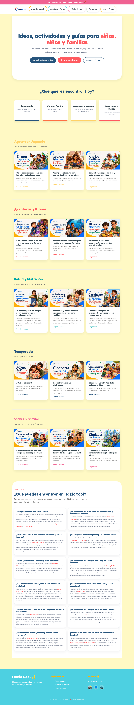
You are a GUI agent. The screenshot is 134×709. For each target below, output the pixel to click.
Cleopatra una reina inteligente (62, 384)
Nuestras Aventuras (62, 685)
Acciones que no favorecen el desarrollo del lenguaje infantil (67, 451)
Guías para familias (93, 60)
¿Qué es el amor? (24, 383)
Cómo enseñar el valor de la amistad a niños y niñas (101, 384)
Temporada (93, 9)
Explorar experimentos (69, 60)
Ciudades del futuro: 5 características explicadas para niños (103, 452)
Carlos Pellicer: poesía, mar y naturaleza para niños (102, 174)
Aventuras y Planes (57, 9)
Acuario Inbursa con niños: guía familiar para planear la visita (67, 241)
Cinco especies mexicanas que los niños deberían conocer (29, 174)
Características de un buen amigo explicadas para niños (29, 451)
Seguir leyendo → (23, 187)
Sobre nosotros (60, 681)
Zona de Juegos (60, 688)
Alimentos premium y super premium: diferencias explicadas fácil (28, 312)
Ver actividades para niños (43, 60)
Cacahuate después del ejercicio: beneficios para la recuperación (101, 312)
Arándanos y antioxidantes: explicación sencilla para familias (65, 312)
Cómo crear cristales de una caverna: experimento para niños (29, 242)
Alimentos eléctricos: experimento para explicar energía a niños (101, 242)
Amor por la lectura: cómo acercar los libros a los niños (65, 174)
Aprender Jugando (38, 9)
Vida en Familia (108, 9)
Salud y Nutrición (77, 9)
